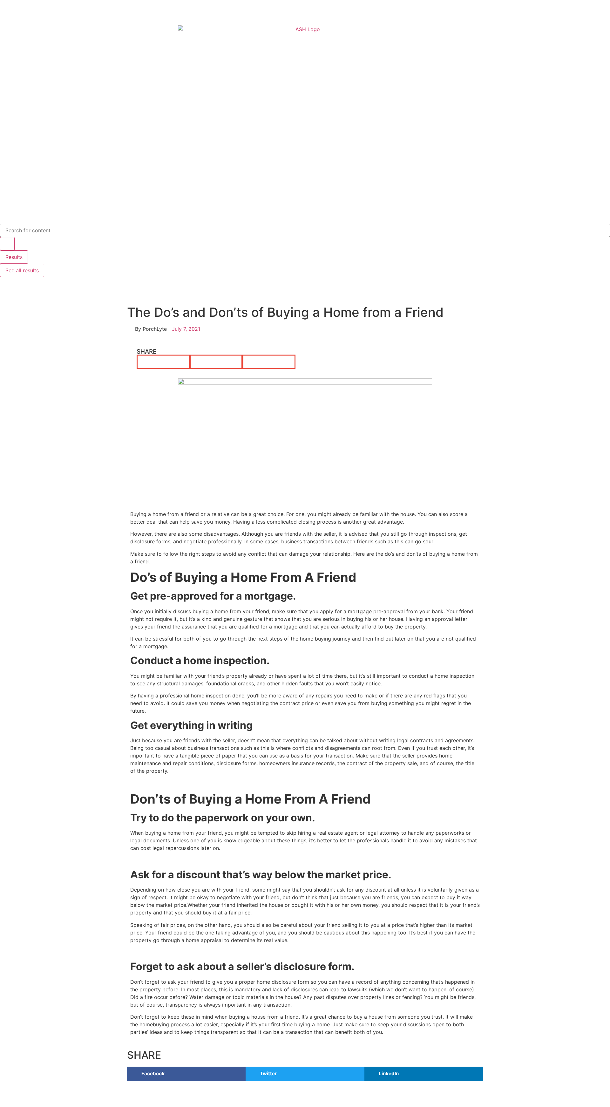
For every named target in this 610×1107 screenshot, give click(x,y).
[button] (163, 362)
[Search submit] (7, 243)
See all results (22, 270)
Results (14, 257)
